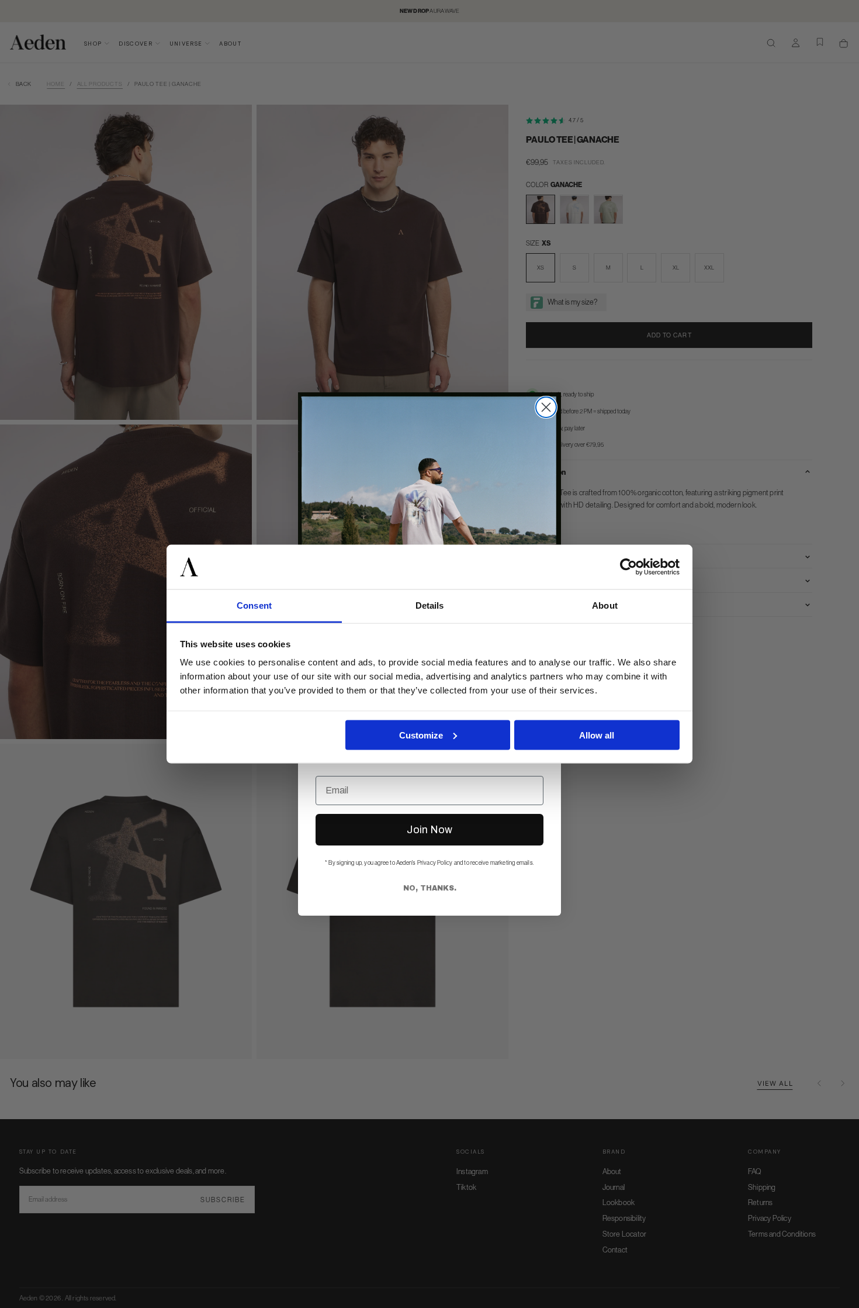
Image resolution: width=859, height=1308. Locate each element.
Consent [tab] (254, 605)
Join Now (429, 830)
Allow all (596, 735)
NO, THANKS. (429, 888)
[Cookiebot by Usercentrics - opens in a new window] (628, 567)
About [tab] (605, 605)
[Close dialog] (546, 407)
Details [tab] (429, 605)
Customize (421, 735)
